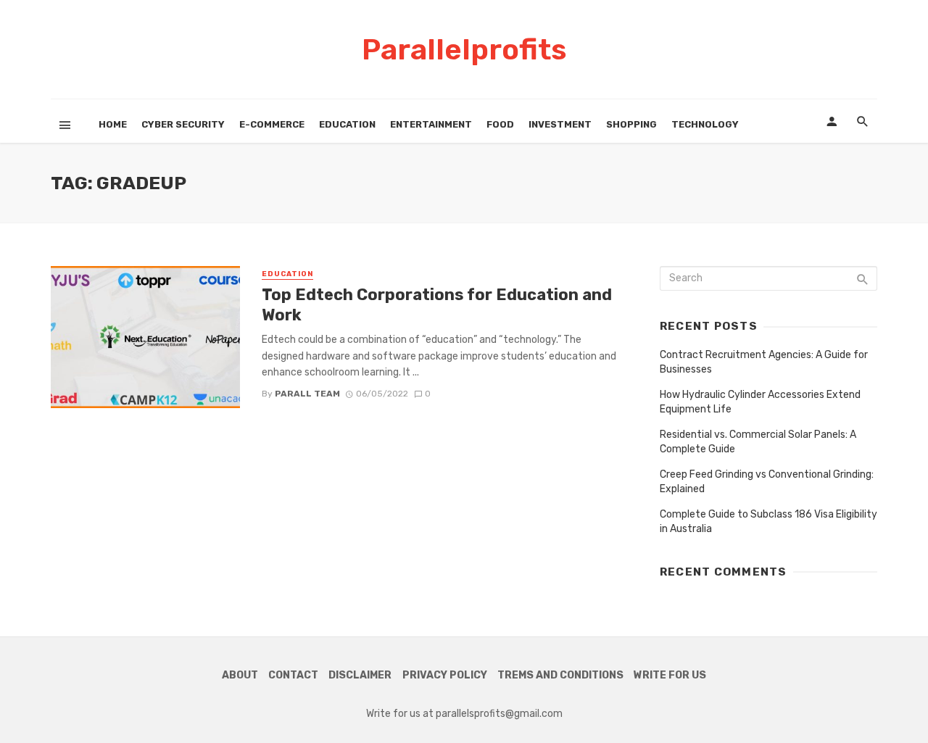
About (240, 675)
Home (113, 124)
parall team (307, 394)
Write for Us (670, 675)
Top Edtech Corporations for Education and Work (437, 305)
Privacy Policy (444, 675)
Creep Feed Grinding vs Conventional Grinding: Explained (767, 481)
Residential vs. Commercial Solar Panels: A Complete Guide (758, 441)
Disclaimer (360, 675)
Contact (293, 675)
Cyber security (183, 124)
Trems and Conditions (560, 675)
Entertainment (431, 124)
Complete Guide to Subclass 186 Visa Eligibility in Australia (768, 521)
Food (500, 124)
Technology (705, 124)
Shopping (631, 124)
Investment (560, 124)
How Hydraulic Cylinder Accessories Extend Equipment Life (760, 402)
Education (347, 124)
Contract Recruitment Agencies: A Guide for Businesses (764, 362)
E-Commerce (271, 124)
